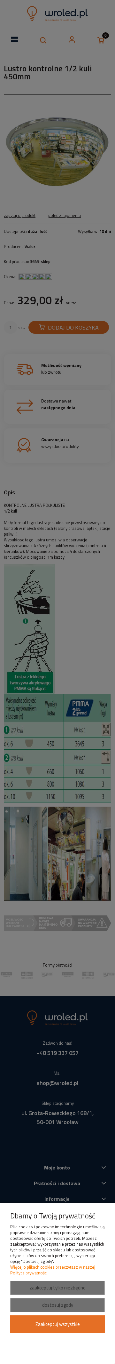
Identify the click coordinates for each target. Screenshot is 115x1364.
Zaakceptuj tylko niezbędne (57, 1287)
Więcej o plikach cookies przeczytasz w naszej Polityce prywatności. (52, 1270)
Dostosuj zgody (57, 1305)
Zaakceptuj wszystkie (57, 1324)
